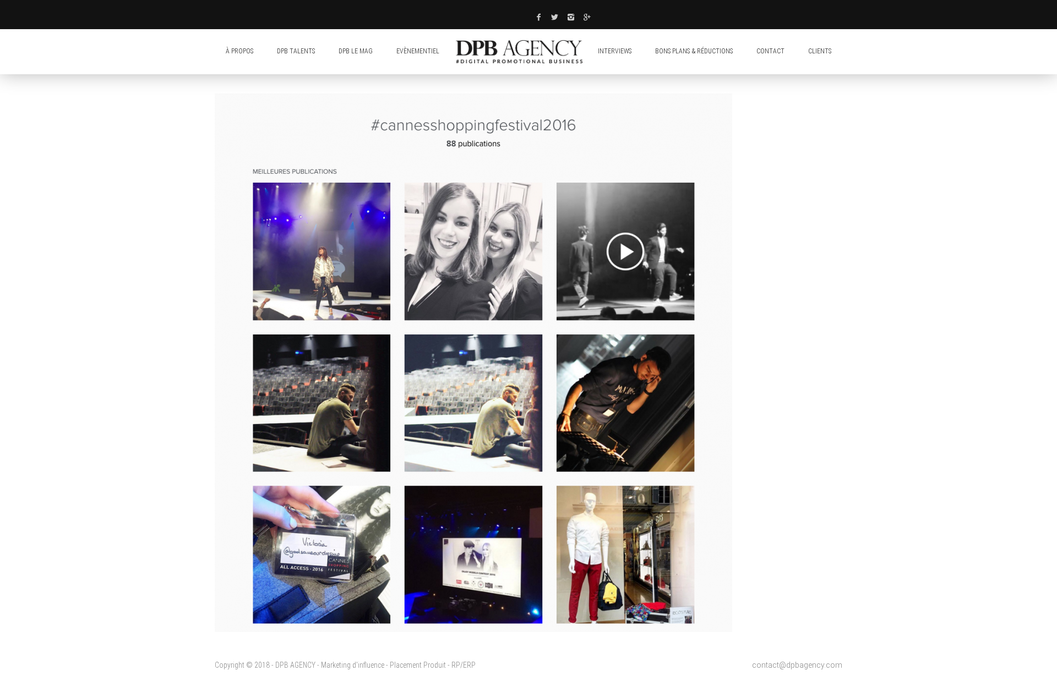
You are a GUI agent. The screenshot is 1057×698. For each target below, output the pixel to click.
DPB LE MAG (356, 51)
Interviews (614, 51)
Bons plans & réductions (694, 51)
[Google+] (587, 17)
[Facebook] (538, 17)
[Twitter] (555, 17)
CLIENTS (819, 51)
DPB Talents (296, 51)
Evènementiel (417, 51)
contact (770, 51)
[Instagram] (571, 17)
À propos (239, 51)
